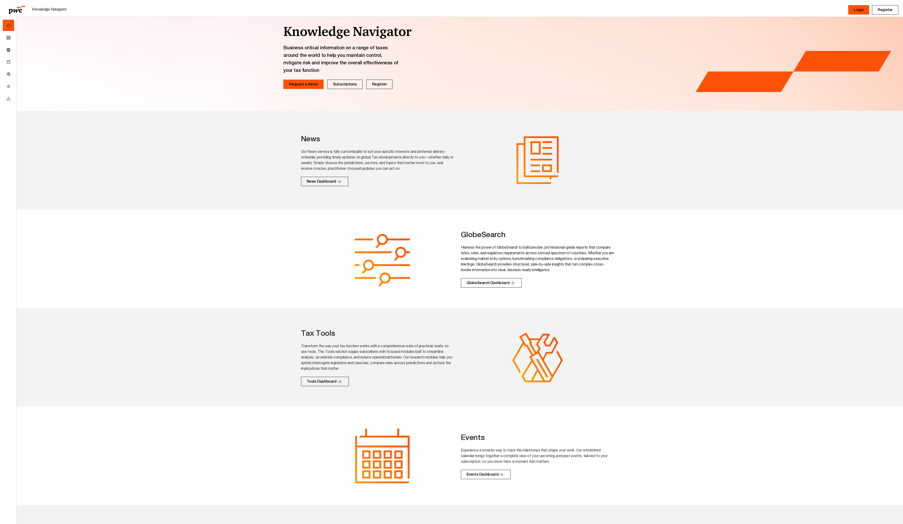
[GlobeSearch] (8, 49)
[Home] (8, 25)
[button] (858, 10)
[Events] (8, 62)
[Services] (8, 86)
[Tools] (8, 74)
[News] (8, 37)
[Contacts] (8, 98)
